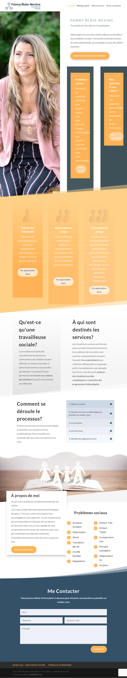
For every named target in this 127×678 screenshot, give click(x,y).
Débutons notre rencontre (90, 56)
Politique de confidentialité (59, 665)
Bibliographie (83, 6)
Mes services (98, 6)
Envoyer (99, 649)
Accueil (71, 6)
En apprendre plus (28, 272)
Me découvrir (116, 136)
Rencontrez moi (23, 550)
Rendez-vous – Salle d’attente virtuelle (29, 665)
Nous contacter (113, 6)
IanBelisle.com (36, 674)
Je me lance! (81, 169)
